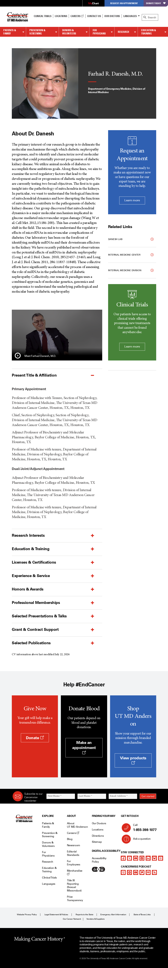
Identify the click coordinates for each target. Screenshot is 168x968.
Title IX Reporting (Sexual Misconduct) (74, 885)
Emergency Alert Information (113, 914)
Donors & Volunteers (69, 32)
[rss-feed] (154, 872)
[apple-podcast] (123, 872)
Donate (33, 737)
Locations (97, 829)
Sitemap (97, 841)
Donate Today (153, 3)
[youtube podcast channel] (136, 872)
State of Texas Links (142, 914)
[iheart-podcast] (148, 872)
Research (123, 31)
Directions (98, 835)
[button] (18, 356)
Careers (76, 16)
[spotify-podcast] (129, 872)
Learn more (132, 200)
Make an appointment (84, 745)
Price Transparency (75, 898)
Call (145, 827)
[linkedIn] (148, 858)
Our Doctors (112, 16)
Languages (130, 16)
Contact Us (94, 16)
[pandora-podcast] (142, 872)
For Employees (73, 863)
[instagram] (142, 858)
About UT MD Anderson (77, 825)
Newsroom (73, 845)
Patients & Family (9, 32)
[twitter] (129, 858)
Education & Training (148, 32)
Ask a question (142, 838)
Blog (70, 839)
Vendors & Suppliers (95, 919)
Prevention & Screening (37, 32)
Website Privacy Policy (27, 914)
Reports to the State (84, 914)
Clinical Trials (42, 16)
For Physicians (99, 32)
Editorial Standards (73, 853)
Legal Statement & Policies (56, 914)
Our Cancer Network (72, 919)
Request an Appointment (124, 3)
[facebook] (123, 858)
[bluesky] (154, 858)
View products (133, 758)
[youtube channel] (136, 858)
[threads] (161, 858)
